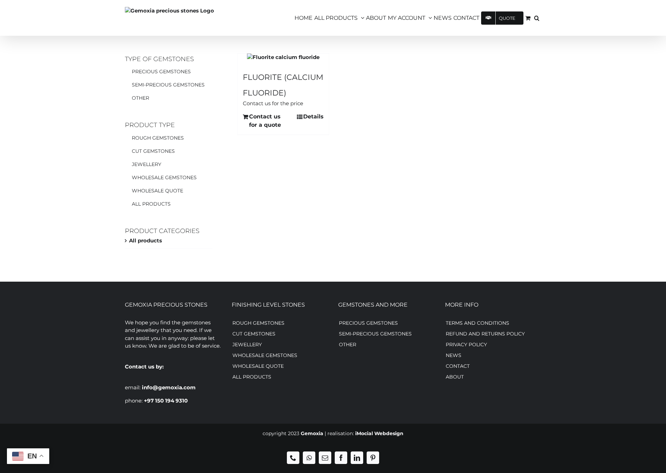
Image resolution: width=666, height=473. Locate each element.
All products (145, 240)
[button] (536, 17)
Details (313, 116)
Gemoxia (312, 433)
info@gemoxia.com (169, 387)
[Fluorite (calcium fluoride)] (283, 57)
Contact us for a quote (265, 120)
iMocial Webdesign (379, 433)
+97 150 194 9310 (166, 400)
